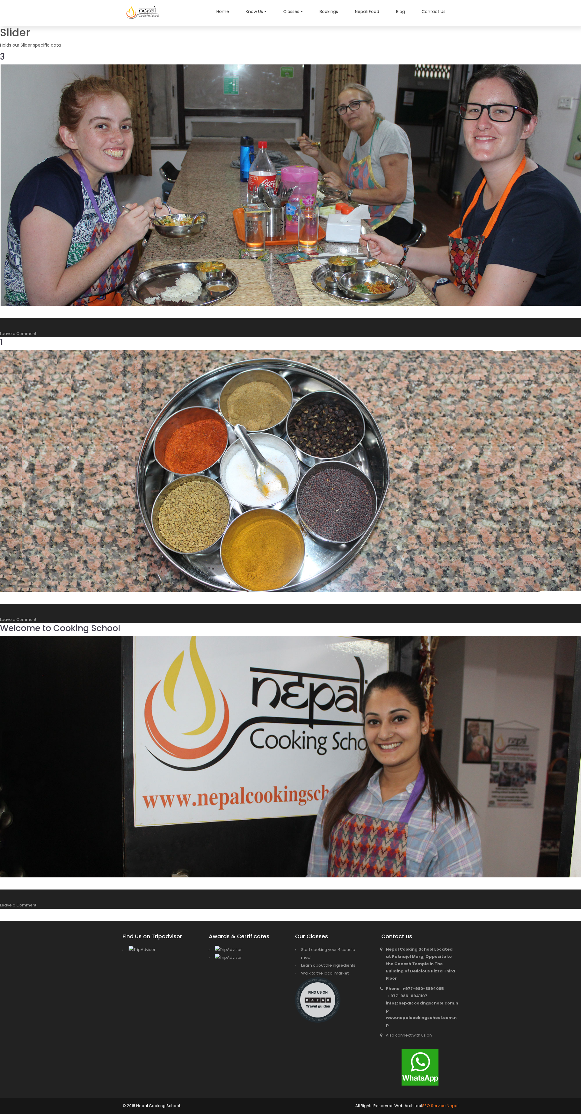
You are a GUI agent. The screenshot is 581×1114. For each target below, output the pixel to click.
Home (222, 11)
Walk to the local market (325, 973)
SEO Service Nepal (440, 1106)
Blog (400, 11)
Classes (291, 11)
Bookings (329, 11)
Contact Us (433, 11)
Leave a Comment (18, 333)
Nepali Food (367, 11)
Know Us (254, 11)
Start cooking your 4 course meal (328, 953)
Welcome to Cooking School (60, 628)
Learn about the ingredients (328, 965)
